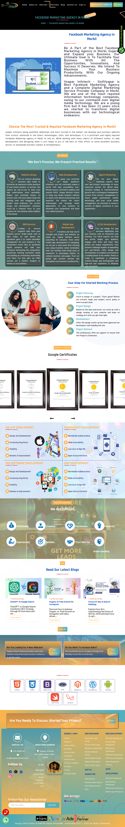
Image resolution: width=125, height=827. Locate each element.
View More (15, 617)
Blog (63, 5)
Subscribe (52, 805)
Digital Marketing (107, 174)
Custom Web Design (93, 745)
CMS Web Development (114, 755)
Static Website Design (93, 758)
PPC (87, 789)
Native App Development (114, 788)
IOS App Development (19, 428)
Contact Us (72, 5)
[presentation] (51, 418)
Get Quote (54, 651)
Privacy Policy (70, 752)
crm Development (76, 463)
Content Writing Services (94, 782)
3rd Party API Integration (114, 758)
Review (67, 781)
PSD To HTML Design (93, 765)
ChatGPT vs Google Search (22, 601)
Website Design (29, 174)
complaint (68, 756)
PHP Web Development (114, 738)
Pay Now (118, 5)
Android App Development (82, 428)
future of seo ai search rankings (99, 603)
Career (67, 770)
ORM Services (29, 224)
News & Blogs (70, 745)
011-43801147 (19, 751)
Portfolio (55, 5)
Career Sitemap (70, 784)
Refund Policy (70, 759)
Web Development (68, 174)
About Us (33, 5)
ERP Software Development (24, 463)
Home (24, 5)
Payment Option (70, 774)
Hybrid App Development (114, 792)
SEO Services (90, 779)
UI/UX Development (107, 224)
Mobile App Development (68, 226)
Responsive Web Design (94, 748)
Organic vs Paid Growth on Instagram (61, 603)
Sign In (82, 5)
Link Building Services (93, 786)
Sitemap (68, 777)
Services (43, 5)
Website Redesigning (93, 762)
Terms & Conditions (72, 763)
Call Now (111, 720)
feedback (68, 749)
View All (62, 629)
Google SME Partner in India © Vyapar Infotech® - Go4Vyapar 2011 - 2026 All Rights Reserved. (62, 823)
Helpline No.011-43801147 (101, 5)
